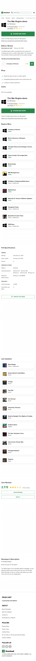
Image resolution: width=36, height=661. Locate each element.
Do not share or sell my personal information (13, 635)
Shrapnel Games (7, 561)
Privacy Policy (5, 626)
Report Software (19, 296)
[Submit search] (12, 12)
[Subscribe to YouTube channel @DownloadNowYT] (10, 646)
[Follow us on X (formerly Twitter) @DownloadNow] (6, 646)
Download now (19, 34)
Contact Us (5, 615)
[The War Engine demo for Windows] (3, 25)
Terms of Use (5, 629)
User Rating (10, 28)
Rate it (18, 497)
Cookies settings (6, 637)
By (12, 26)
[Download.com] (5, 13)
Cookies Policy (6, 632)
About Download (6, 609)
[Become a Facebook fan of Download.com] (3, 646)
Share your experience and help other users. (14, 41)
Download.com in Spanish (8, 617)
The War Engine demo (17, 22)
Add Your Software (7, 612)
